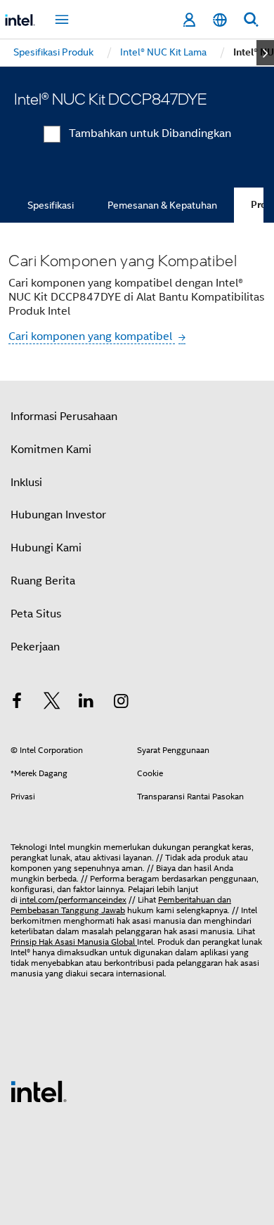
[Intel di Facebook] (17, 703)
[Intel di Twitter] (52, 703)
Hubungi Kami (46, 548)
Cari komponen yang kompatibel (91, 336)
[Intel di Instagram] (121, 703)
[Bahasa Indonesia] (219, 20)
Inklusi (26, 483)
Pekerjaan (35, 647)
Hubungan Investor (58, 515)
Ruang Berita (43, 581)
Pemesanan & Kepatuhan (162, 205)
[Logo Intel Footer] (39, 1091)
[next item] (265, 52)
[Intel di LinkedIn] (86, 703)
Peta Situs (36, 614)
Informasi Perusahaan (64, 417)
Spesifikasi (50, 205)
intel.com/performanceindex (73, 899)
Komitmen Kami (51, 450)
